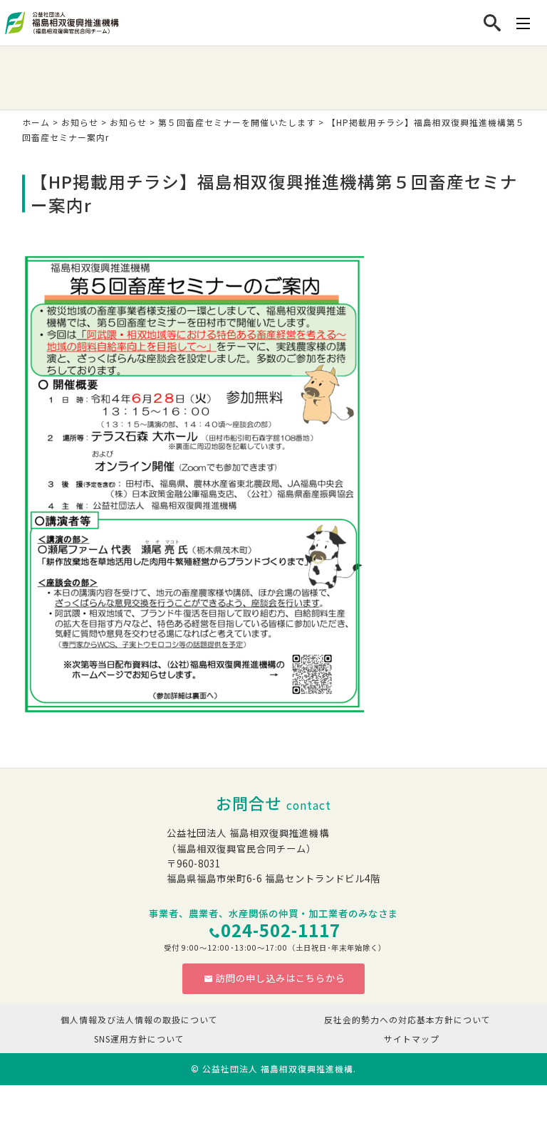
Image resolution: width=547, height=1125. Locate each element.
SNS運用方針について (139, 1038)
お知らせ (79, 122)
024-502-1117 (280, 930)
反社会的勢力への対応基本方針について (407, 1019)
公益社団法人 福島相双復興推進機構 (277, 1068)
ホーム (36, 122)
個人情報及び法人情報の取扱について (139, 1019)
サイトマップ (411, 1038)
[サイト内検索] (492, 22)
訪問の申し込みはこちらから (280, 978)
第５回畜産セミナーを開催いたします (237, 122)
